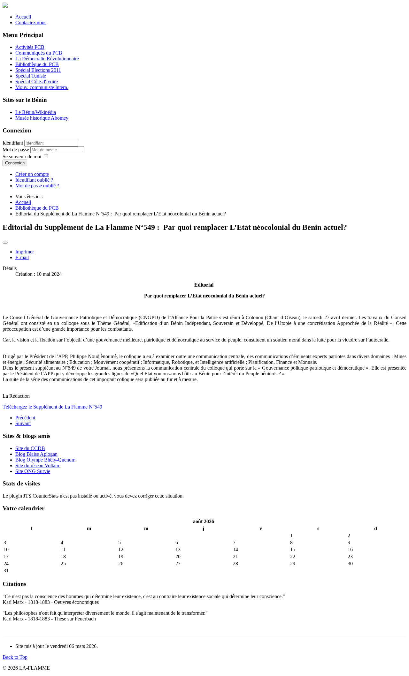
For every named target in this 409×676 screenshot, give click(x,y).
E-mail (22, 257)
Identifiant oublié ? (34, 180)
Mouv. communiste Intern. (41, 87)
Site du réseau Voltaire (37, 465)
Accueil (23, 16)
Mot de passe (16, 149)
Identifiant (13, 143)
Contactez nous (30, 22)
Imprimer (24, 251)
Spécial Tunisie (30, 76)
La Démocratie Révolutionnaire (47, 58)
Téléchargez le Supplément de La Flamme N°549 (52, 406)
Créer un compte (32, 174)
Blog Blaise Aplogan (36, 454)
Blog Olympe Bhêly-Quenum (45, 459)
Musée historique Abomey (41, 118)
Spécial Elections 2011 (38, 70)
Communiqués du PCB (38, 53)
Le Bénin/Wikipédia (35, 112)
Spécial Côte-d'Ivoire (36, 81)
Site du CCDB (30, 448)
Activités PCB (29, 47)
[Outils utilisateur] (5, 243)
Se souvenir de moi (22, 156)
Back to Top (15, 657)
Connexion (15, 163)
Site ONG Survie (32, 471)
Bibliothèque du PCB (37, 64)
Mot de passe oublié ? (37, 185)
